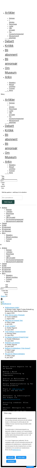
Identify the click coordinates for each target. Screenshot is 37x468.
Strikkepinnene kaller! (12, 307)
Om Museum (6, 231)
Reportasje (13, 24)
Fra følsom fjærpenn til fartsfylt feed (16, 337)
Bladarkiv (12, 83)
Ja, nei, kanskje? (10, 326)
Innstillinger (30, 466)
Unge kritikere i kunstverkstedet (15, 331)
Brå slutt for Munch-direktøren (15, 354)
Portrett (12, 88)
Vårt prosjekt (12, 29)
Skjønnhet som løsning (12, 343)
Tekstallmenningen (11, 399)
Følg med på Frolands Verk (14, 320)
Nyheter (12, 18)
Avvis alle (10, 457)
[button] (2, 94)
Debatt (9, 41)
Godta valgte (21, 457)
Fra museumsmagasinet (16, 33)
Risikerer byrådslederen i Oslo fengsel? (17, 348)
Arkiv (8, 77)
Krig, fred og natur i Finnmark (15, 315)
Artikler (10, 12)
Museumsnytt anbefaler (14, 37)
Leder (11, 26)
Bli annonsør (6, 229)
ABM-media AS (18, 389)
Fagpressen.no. (16, 450)
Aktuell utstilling (12, 86)
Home (3, 296)
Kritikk (9, 45)
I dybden (11, 21)
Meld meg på (8, 202)
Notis (11, 90)
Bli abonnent (6, 227)
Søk (3, 178)
